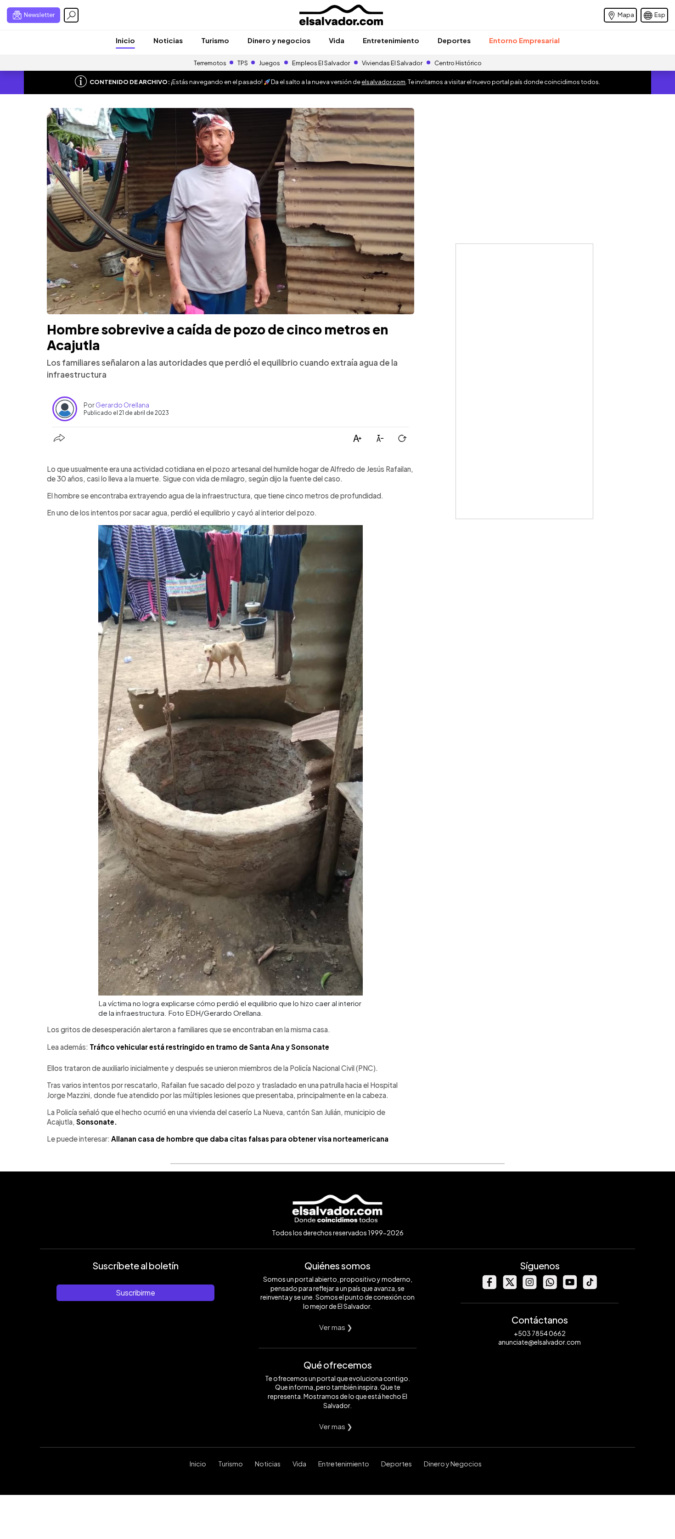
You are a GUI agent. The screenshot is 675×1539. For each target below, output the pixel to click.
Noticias (168, 40)
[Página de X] (509, 1286)
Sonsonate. (96, 1121)
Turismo (215, 40)
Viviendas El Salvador (392, 63)
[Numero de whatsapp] (549, 1286)
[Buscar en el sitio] (71, 15)
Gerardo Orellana (122, 405)
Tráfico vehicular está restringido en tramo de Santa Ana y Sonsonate (209, 1046)
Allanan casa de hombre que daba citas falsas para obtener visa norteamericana (249, 1138)
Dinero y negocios (279, 40)
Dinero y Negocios (453, 1464)
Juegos (269, 63)
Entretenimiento (391, 40)
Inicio (125, 40)
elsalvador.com (383, 81)
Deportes (454, 40)
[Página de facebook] (489, 1286)
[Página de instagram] (529, 1286)
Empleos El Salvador (321, 63)
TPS (242, 63)
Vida (336, 40)
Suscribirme (135, 1292)
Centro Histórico (458, 63)
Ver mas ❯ (336, 1327)
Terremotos (210, 63)
